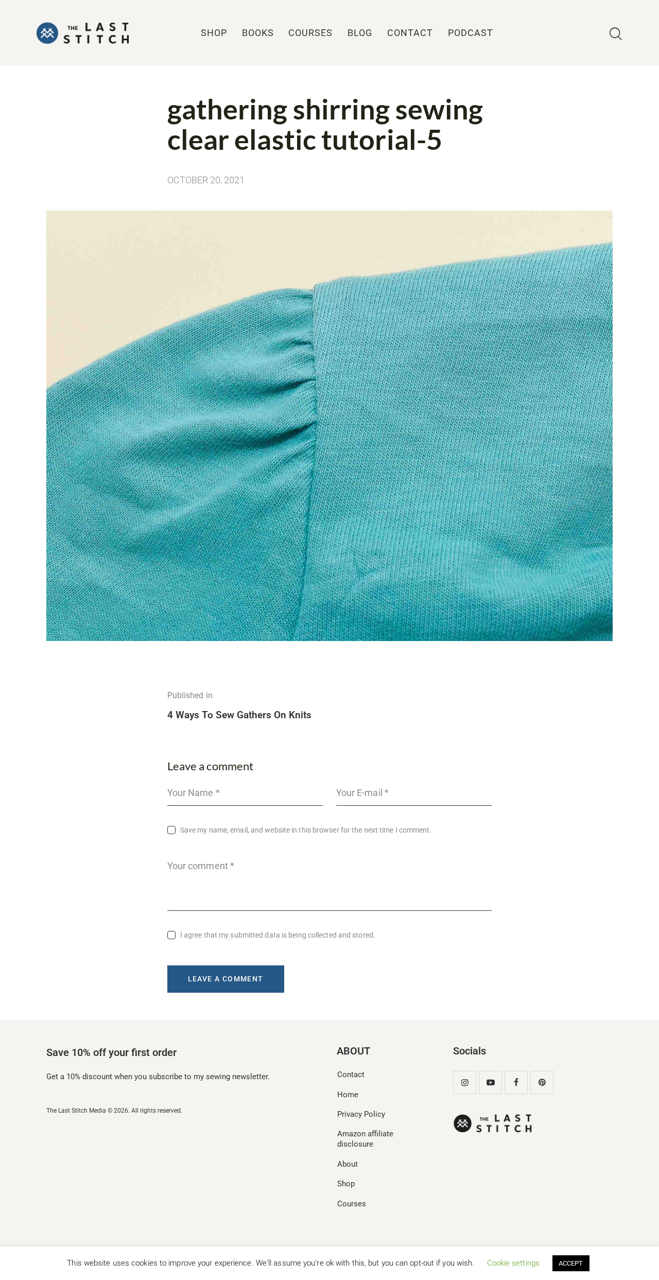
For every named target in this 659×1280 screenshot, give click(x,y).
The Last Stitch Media (76, 1110)
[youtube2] (490, 1082)
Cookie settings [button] (513, 1263)
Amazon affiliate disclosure (365, 1139)
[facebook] (516, 1082)
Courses (351, 1203)
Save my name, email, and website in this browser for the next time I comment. (306, 830)
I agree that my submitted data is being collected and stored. (277, 935)
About (347, 1164)
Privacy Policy (361, 1114)
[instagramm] (464, 1082)
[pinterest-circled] (541, 1082)
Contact (351, 1074)
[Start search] (616, 34)
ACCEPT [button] (571, 1263)
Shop (346, 1183)
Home (347, 1094)
